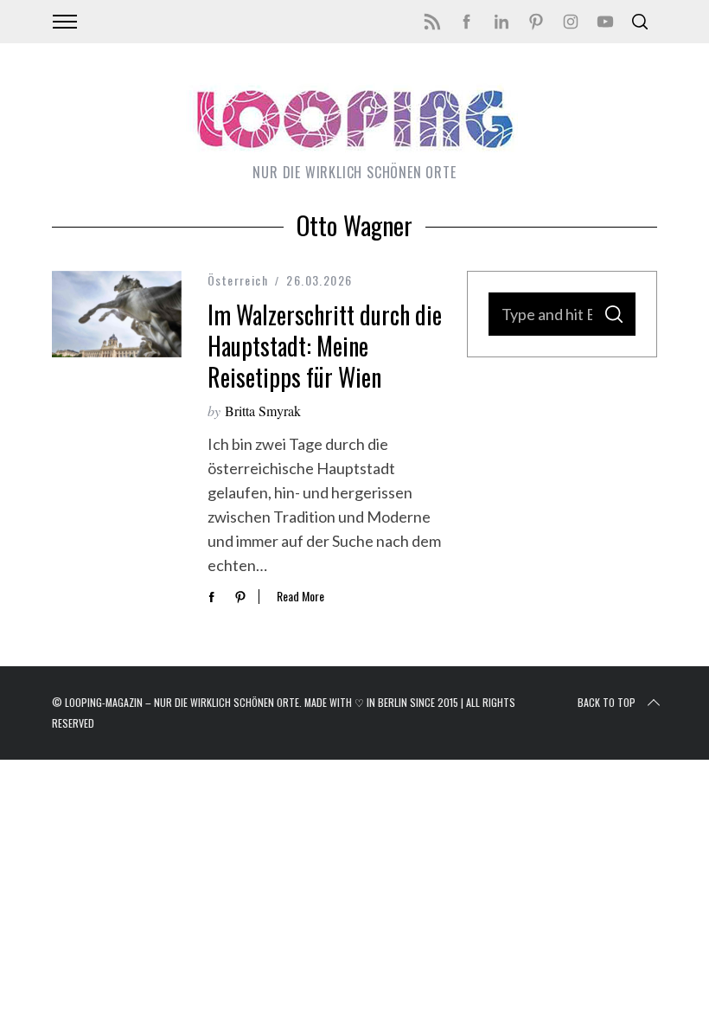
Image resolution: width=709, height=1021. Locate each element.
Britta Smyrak (263, 410)
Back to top (607, 702)
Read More (300, 596)
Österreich (238, 280)
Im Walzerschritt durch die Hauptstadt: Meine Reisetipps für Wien (325, 346)
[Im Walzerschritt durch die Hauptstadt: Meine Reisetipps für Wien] (117, 314)
